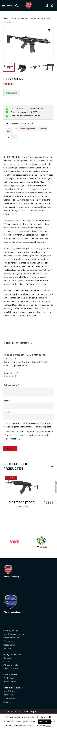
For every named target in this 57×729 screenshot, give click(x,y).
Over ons (7, 661)
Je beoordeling (11, 385)
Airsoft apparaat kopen (13, 634)
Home (5, 18)
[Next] (50, 68)
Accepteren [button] (44, 721)
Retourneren (9, 645)
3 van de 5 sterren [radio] (10, 376)
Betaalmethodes (11, 637)
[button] (7, 5)
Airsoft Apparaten (19, 18)
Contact (7, 658)
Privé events (9, 694)
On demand (8, 678)
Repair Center (9, 681)
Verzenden (8, 641)
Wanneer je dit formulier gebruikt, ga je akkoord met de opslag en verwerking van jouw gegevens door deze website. (29, 435)
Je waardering (10, 373)
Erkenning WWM (10, 668)
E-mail (7, 412)
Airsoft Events (9, 691)
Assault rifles (37, 18)
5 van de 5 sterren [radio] (15, 376)
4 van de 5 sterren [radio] (13, 376)
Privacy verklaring (11, 665)
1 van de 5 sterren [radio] (4, 376)
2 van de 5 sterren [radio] (7, 376)
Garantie (7, 648)
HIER (48, 725)
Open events (9, 698)
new (13, 136)
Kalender (7, 702)
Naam (6, 400)
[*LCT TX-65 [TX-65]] (21, 486)
